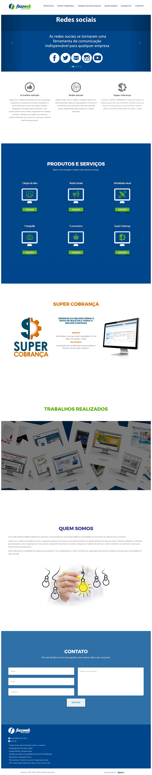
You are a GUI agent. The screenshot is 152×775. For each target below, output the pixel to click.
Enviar (76, 702)
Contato (139, 6)
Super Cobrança (65, 6)
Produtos (48, 6)
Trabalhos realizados (89, 6)
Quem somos (110, 6)
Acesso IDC (126, 6)
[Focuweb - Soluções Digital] (120, 772)
